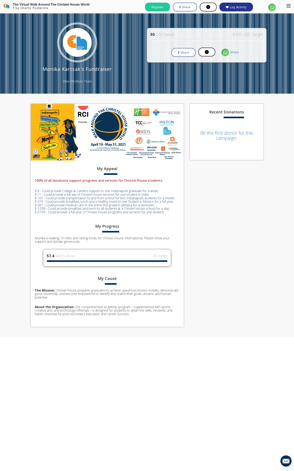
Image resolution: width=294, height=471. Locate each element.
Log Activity (238, 7)
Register (157, 7)
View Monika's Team (77, 81)
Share (186, 7)
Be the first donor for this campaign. (226, 135)
